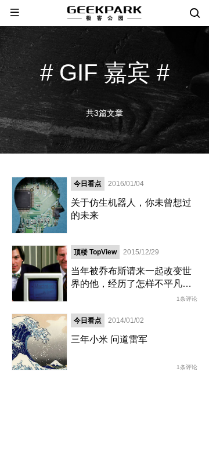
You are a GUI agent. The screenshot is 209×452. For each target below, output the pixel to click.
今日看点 (88, 184)
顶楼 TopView (95, 252)
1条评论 (186, 299)
